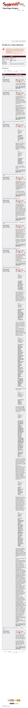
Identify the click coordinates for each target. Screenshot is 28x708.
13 (14, 71)
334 (19, 86)
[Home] (14, 4)
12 (11, 71)
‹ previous (9, 70)
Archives (19, 10)
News (23, 10)
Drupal (8, 706)
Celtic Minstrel (6, 79)
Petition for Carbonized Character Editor (11, 76)
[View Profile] (21, 81)
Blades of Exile (18, 90)
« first (5, 70)
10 (21, 70)
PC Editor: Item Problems (8, 90)
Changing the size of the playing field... (11, 174)
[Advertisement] (14, 25)
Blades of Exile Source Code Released (11, 121)
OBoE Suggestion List (7, 198)
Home (13, 41)
